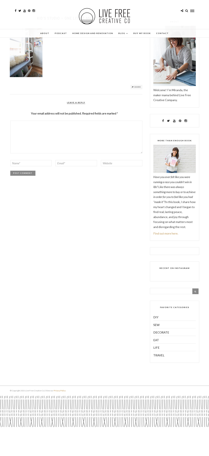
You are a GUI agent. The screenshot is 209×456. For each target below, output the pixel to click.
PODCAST (61, 33)
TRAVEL (158, 355)
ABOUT (44, 33)
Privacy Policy (60, 390)
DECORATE (161, 332)
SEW (156, 325)
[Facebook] (163, 120)
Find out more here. (165, 233)
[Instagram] (33, 10)
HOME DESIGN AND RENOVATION (92, 33)
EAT (156, 340)
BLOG (121, 33)
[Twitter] (168, 120)
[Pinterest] (29, 10)
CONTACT (162, 33)
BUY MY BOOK (142, 33)
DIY (155, 317)
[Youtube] (24, 10)
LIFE (156, 347)
